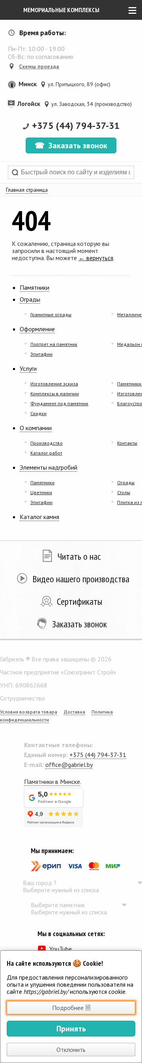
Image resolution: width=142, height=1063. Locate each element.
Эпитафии (41, 354)
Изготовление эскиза (54, 384)
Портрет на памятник (53, 344)
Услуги (28, 368)
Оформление (37, 329)
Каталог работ (46, 453)
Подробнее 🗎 (71, 1008)
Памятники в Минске (52, 781)
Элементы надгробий (48, 467)
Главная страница (27, 189)
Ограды (30, 299)
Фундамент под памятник (59, 403)
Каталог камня (39, 517)
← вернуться (95, 258)
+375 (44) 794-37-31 (76, 125)
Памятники (34, 287)
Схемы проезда (39, 66)
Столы (123, 492)
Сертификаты (79, 601)
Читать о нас (79, 556)
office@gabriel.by (69, 764)
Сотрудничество (22, 698)
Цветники (41, 492)
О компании (36, 428)
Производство (46, 443)
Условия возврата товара (28, 712)
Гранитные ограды (50, 314)
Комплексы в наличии (54, 394)
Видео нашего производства (80, 579)
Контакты (127, 443)
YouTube (60, 949)
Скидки (38, 413)
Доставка (74, 712)
